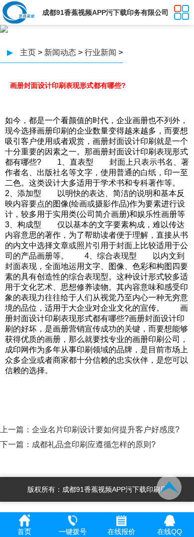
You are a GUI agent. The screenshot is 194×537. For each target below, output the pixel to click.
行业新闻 (100, 52)
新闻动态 (60, 52)
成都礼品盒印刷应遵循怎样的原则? (94, 444)
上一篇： (16, 429)
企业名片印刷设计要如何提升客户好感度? (106, 429)
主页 (28, 52)
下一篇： (16, 444)
